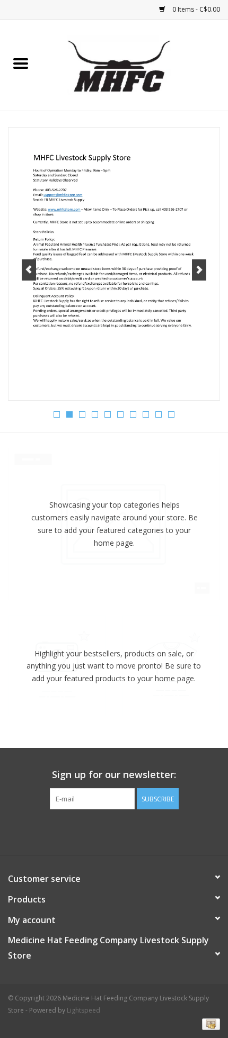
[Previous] (29, 270)
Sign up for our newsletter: (114, 774)
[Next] (199, 270)
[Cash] (209, 1023)
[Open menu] (20, 63)
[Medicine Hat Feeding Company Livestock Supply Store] (135, 64)
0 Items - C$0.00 (195, 9)
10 (171, 414)
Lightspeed (83, 1010)
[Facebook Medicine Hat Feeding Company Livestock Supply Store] (114, 831)
